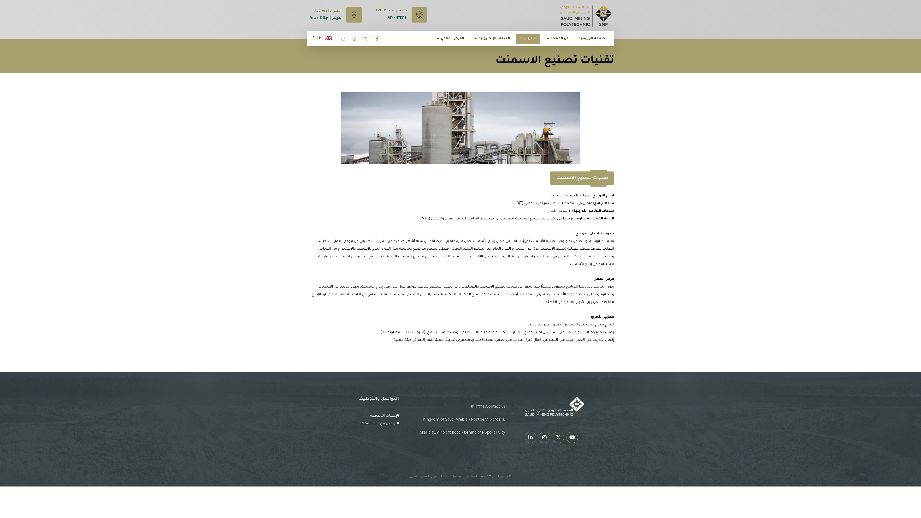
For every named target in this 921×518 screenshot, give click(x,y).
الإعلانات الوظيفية (384, 416)
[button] (377, 39)
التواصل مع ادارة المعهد (379, 424)
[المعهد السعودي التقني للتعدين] (586, 16)
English (318, 39)
